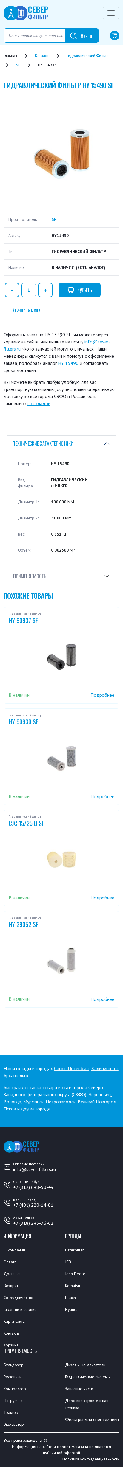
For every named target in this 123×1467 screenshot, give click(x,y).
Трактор (11, 1412)
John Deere (75, 1273)
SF (54, 219)
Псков (10, 1109)
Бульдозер (14, 1365)
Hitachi (71, 1297)
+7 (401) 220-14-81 (33, 1205)
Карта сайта (14, 1321)
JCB (68, 1262)
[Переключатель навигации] (111, 13)
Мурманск (33, 1102)
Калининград (104, 1068)
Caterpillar (74, 1250)
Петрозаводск (61, 1102)
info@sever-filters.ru (34, 1169)
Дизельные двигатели (85, 1365)
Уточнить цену (26, 309)
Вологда (12, 1102)
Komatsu (72, 1285)
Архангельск (16, 1075)
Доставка (12, 1273)
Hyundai (72, 1309)
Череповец (100, 1094)
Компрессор (15, 1388)
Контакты (12, 1333)
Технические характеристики (43, 443)
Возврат (11, 1285)
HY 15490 (68, 363)
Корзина (11, 1345)
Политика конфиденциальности (90, 1459)
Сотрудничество (18, 1297)
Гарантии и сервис (20, 1309)
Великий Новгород (97, 1102)
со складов (38, 403)
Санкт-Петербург (71, 1068)
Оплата (10, 1262)
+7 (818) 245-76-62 (33, 1223)
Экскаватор (14, 1424)
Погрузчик (13, 1400)
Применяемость (29, 576)
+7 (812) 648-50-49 (33, 1187)
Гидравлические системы (87, 1376)
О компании (14, 1250)
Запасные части (79, 1388)
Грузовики (12, 1376)
